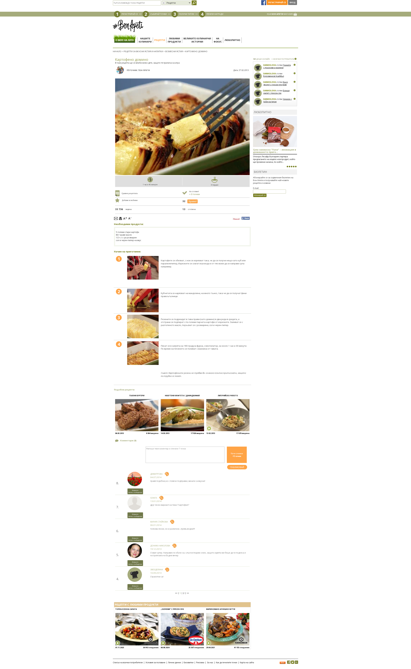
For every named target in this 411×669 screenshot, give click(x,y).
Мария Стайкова (159, 521)
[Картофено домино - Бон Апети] (143, 268)
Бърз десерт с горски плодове (275, 83)
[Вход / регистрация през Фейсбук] (264, 2)
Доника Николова (160, 545)
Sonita (153, 497)
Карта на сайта (247, 662)
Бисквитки (188, 662)
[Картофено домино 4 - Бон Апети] (143, 353)
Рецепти (159, 40)
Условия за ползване (155, 662)
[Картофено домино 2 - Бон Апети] (143, 300)
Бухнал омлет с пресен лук (276, 92)
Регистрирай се (277, 2)
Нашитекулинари (145, 40)
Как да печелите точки (226, 662)
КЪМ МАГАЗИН (280, 14)
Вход (292, 2)
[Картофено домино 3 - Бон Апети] (143, 326)
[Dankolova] (258, 68)
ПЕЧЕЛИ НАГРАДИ (215, 14)
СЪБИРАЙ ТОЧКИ (158, 14)
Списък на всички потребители (128, 662)
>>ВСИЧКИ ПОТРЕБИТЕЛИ (282, 59)
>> (188, 593)
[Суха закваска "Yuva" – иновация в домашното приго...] (287, 166)
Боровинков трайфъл (273, 76)
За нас (210, 662)
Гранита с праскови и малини (277, 66)
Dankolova (269, 65)
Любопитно (232, 40)
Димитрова (156, 474)
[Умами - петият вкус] (293, 166)
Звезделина (156, 569)
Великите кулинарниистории (197, 40)
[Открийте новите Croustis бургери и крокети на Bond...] (289, 166)
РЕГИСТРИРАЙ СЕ (130, 14)
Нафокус (218, 40)
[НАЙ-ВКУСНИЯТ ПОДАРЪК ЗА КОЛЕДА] (291, 166)
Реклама (200, 662)
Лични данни (174, 662)
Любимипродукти (174, 40)
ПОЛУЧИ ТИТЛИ (186, 14)
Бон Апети (144, 70)
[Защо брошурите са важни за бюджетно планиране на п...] (296, 166)
